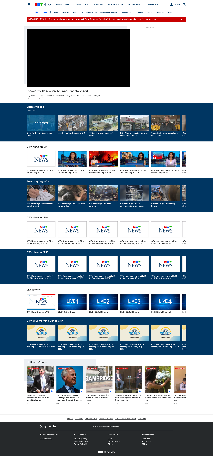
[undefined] (41, 126)
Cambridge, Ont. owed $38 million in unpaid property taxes (97, 397)
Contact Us (79, 418)
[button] (182, 125)
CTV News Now (152, 4)
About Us (70, 418)
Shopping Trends (133, 4)
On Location (142, 418)
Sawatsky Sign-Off (106, 418)
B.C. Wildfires (87, 12)
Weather (76, 12)
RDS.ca (144, 444)
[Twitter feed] (41, 426)
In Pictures (98, 4)
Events (169, 12)
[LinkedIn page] (54, 426)
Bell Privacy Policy (80, 439)
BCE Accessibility (46, 439)
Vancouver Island (128, 12)
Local (67, 4)
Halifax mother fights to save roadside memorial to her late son (158, 397)
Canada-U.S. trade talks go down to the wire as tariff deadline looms (39, 397)
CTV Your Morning (115, 4)
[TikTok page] (45, 426)
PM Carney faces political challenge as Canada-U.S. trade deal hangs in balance (69, 397)
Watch (87, 4)
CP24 (110, 439)
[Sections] (29, 4)
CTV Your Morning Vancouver (107, 12)
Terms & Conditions (81, 441)
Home (59, 4)
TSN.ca (110, 444)
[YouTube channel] (50, 426)
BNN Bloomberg (114, 441)
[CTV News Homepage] (43, 4)
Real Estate (150, 12)
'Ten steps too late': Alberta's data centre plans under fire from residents (128, 397)
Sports (140, 12)
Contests (160, 12)
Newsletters (65, 12)
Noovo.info (146, 439)
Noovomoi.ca (146, 441)
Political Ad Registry (81, 444)
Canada (77, 4)
